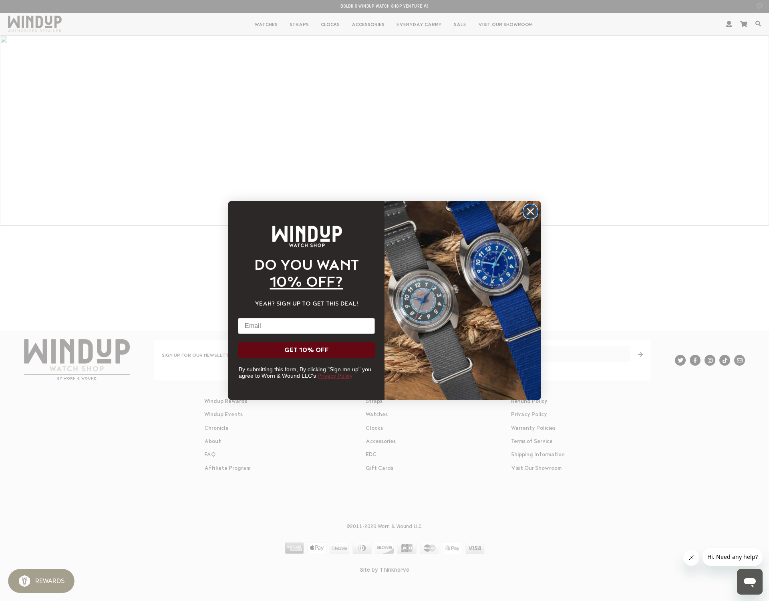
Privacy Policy (335, 375)
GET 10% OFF (306, 350)
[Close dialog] (530, 211)
